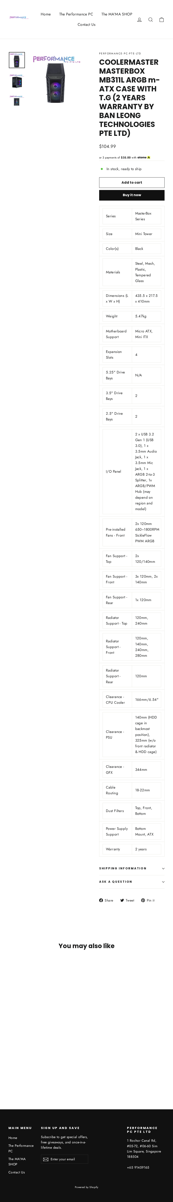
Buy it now (132, 195)
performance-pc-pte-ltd (120, 53)
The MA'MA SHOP (116, 14)
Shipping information (122, 868)
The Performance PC (76, 14)
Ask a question (115, 882)
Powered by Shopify (86, 1187)
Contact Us (86, 24)
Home (46, 14)
